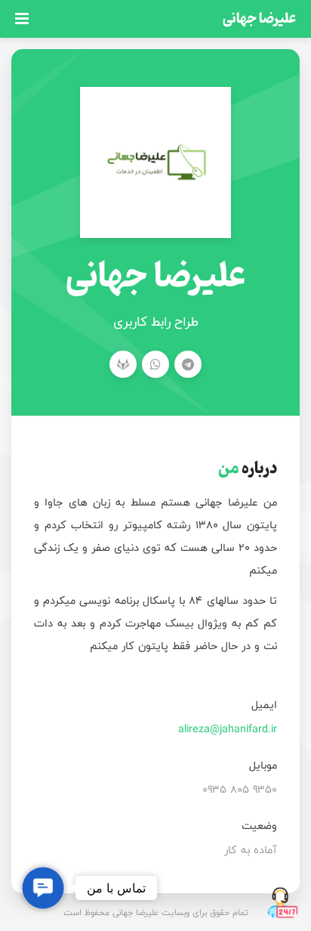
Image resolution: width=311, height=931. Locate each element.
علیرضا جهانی (259, 18)
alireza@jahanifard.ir (227, 728)
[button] (43, 888)
